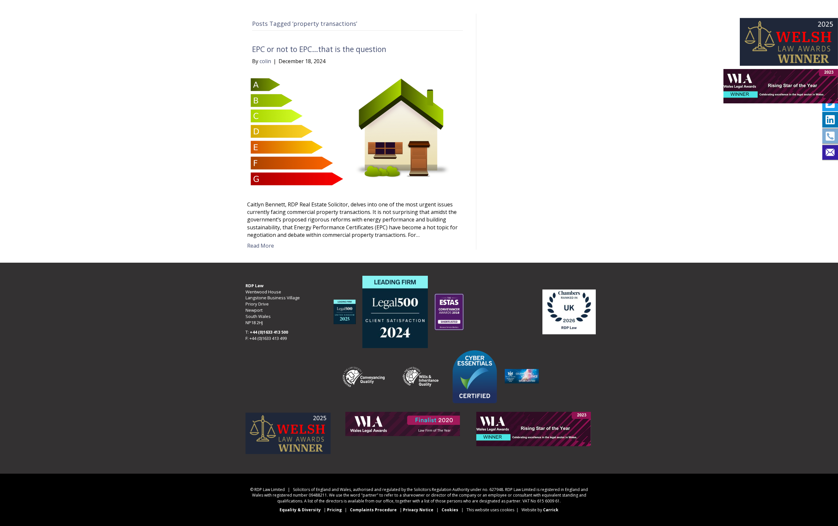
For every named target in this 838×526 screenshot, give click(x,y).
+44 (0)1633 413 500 (269, 332)
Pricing (334, 510)
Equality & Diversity (300, 510)
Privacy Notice (418, 510)
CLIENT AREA (623, 6)
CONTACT (566, 6)
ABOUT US (248, 6)
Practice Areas (370, 6)
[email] (830, 152)
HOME (202, 6)
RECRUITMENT (508, 6)
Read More (260, 245)
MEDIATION (304, 6)
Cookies (450, 510)
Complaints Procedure (373, 510)
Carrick (550, 510)
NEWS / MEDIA (441, 6)
